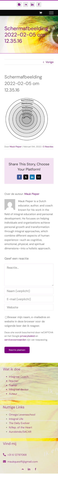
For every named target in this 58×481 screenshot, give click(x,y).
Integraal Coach (18, 376)
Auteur (13, 394)
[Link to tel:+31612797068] (4, 454)
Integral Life (16, 419)
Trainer (13, 385)
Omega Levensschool (22, 414)
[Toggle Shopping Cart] (40, 12)
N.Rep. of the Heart (20, 427)
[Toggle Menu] (51, 12)
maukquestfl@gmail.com (22, 461)
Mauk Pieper (16, 146)
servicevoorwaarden (15, 339)
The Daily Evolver (19, 423)
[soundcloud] (22, 469)
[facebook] (35, 469)
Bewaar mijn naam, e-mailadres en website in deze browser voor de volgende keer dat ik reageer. (27, 321)
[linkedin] (29, 469)
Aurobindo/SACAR (20, 432)
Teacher (14, 381)
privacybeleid (27, 336)
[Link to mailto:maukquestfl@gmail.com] (4, 461)
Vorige (50, 62)
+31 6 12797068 (17, 455)
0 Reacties (48, 146)
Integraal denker (19, 389)
